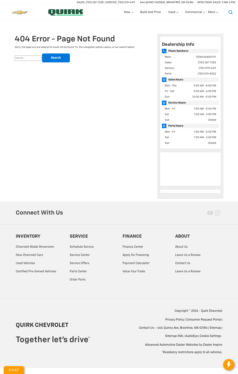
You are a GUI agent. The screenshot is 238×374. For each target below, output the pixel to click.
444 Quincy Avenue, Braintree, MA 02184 (167, 2)
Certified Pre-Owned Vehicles (36, 271)
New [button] (128, 13)
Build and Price (150, 12)
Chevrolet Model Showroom (35, 246)
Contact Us (182, 263)
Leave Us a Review (188, 255)
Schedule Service (82, 246)
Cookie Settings (210, 336)
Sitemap (215, 328)
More (212, 13)
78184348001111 (206, 57)
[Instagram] (217, 213)
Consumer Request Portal (203, 319)
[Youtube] (210, 213)
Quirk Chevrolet (211, 311)
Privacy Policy (174, 319)
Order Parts (78, 279)
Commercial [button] (193, 13)
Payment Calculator (136, 263)
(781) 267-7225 (207, 62)
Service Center (80, 255)
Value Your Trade (134, 271)
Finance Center (133, 246)
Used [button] (172, 13)
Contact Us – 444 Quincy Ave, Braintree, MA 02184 (173, 328)
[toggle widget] (228, 364)
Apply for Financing (136, 255)
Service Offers (79, 263)
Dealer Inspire (212, 344)
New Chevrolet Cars (29, 255)
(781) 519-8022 (207, 73)
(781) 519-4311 (207, 68)
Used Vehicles (25, 263)
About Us (181, 246)
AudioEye (191, 336)
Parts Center (78, 271)
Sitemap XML (174, 336)
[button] (230, 12)
